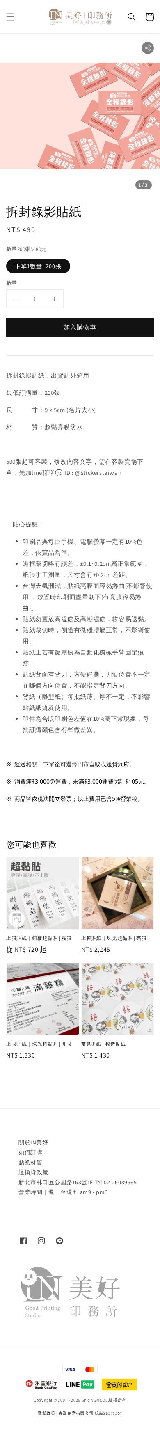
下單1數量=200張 (38, 266)
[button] (10, 17)
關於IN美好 (33, 1142)
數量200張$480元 (26, 249)
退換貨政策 (33, 1172)
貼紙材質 (30, 1162)
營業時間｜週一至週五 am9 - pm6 (63, 1192)
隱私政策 (46, 1413)
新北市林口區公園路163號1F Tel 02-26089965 (77, 1182)
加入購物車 (80, 327)
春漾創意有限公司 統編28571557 (90, 1413)
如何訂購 (30, 1152)
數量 (11, 283)
